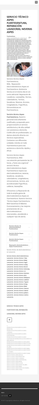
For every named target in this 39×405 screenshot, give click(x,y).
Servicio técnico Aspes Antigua (15, 355)
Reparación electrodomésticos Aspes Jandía (18, 342)
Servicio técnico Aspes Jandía (14, 361)
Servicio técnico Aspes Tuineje (14, 369)
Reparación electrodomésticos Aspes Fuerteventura (18, 245)
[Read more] (9, 322)
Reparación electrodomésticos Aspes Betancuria (16, 328)
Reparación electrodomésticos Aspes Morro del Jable (18, 346)
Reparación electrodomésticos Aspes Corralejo (16, 331)
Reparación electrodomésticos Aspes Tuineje (18, 353)
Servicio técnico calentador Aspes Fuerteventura (19, 52)
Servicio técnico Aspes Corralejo (15, 358)
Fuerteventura (11, 36)
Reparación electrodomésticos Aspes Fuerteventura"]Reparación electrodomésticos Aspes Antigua (19, 338)
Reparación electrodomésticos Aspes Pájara (18, 348)
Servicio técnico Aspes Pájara (14, 366)
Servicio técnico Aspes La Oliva (15, 363)
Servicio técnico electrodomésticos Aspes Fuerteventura (17, 54)
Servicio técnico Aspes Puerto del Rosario (18, 368)
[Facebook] (10, 395)
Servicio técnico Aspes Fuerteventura (19, 51)
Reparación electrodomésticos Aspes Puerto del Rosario (18, 350)
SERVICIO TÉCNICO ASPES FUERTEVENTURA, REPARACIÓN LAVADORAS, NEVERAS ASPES (19, 24)
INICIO (2, 392)
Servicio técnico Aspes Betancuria (15, 356)
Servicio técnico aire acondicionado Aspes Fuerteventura (18, 50)
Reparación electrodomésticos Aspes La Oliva (18, 343)
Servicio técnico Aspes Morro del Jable (17, 364)
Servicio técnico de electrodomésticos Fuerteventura (15, 227)
